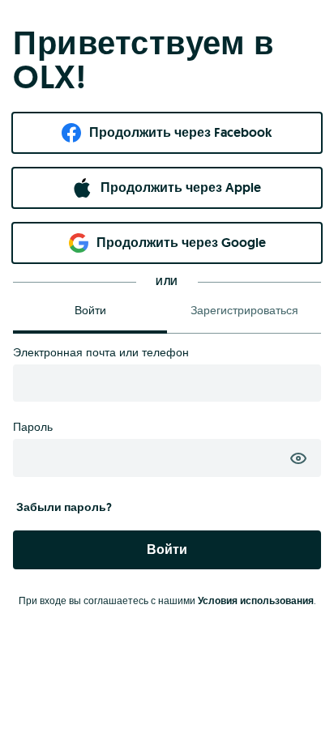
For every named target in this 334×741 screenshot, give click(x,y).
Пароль (33, 426)
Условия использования (256, 600)
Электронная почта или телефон (101, 352)
